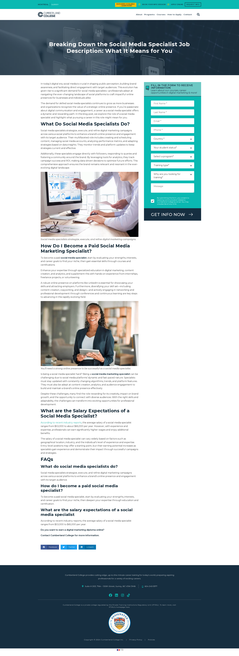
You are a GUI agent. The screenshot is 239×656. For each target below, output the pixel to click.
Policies (151, 640)
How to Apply (174, 14)
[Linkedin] (116, 595)
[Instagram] (122, 595)
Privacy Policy (135, 640)
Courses (161, 14)
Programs (149, 14)
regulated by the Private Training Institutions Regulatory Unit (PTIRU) (128, 605)
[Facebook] (111, 595)
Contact (188, 14)
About (139, 14)
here (128, 607)
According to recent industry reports (61, 422)
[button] (198, 14)
